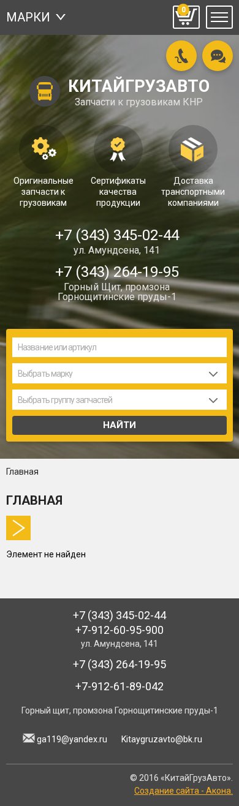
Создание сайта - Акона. (183, 791)
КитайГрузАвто (139, 92)
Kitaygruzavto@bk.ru (161, 739)
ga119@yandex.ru (72, 739)
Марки (28, 17)
